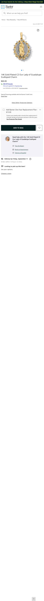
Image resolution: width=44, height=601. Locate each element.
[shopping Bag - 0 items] (41, 7)
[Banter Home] (9, 7)
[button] (21, 70)
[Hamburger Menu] (3, 7)
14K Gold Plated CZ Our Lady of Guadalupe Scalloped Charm (21, 75)
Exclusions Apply (23, 88)
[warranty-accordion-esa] (40, 109)
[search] (4, 13)
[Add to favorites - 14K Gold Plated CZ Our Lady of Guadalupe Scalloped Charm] (39, 128)
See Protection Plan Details (14, 119)
